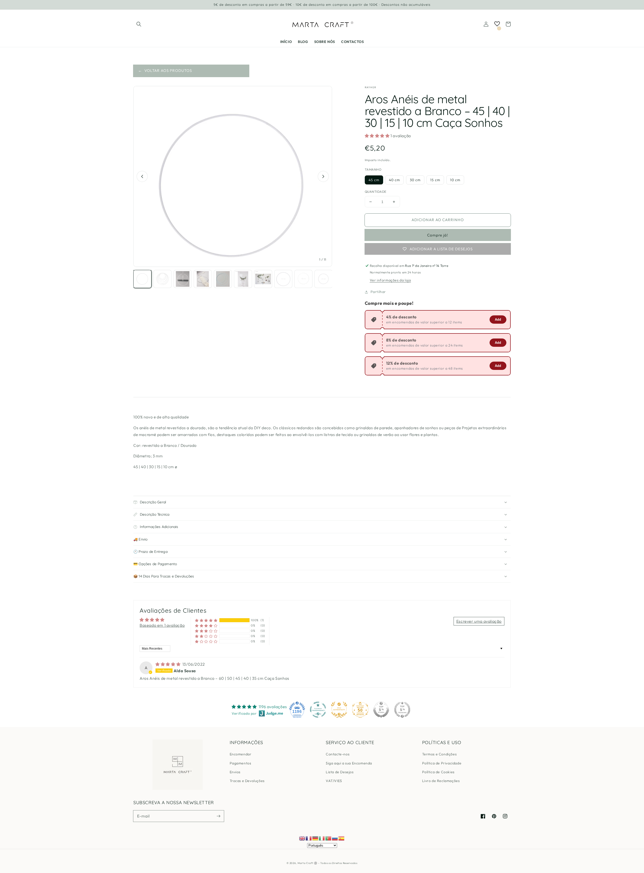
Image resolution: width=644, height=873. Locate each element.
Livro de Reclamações (441, 781)
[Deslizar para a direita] (323, 176)
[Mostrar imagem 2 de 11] (162, 279)
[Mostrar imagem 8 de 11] (283, 279)
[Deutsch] (315, 837)
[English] (302, 837)
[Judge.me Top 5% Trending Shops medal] (402, 710)
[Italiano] (322, 837)
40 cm (394, 180)
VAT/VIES (334, 781)
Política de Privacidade (442, 763)
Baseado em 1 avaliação (162, 625)
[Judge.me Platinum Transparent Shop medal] (318, 710)
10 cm (455, 180)
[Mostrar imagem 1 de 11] (142, 279)
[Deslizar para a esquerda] (142, 176)
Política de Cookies (438, 772)
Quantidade (375, 191)
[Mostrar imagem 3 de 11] (183, 279)
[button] (138, 24)
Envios (235, 772)
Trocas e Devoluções (247, 781)
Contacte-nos (337, 754)
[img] (168, 664)
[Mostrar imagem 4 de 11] (203, 279)
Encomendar (241, 754)
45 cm (374, 180)
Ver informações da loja (390, 280)
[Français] (309, 837)
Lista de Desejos (340, 772)
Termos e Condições (439, 754)
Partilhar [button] (378, 291)
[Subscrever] (218, 815)
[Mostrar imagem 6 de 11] (243, 279)
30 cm (415, 180)
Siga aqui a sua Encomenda (349, 763)
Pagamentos (240, 763)
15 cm (435, 180)
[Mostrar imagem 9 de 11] (303, 279)
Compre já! (437, 235)
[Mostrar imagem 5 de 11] (223, 279)
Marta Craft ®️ (307, 863)
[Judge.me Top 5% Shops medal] (381, 710)
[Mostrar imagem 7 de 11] (263, 279)
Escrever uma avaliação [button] (479, 621)
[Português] (328, 837)
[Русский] (335, 837)
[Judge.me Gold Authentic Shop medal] (339, 710)
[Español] (341, 837)
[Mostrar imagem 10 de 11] (323, 279)
